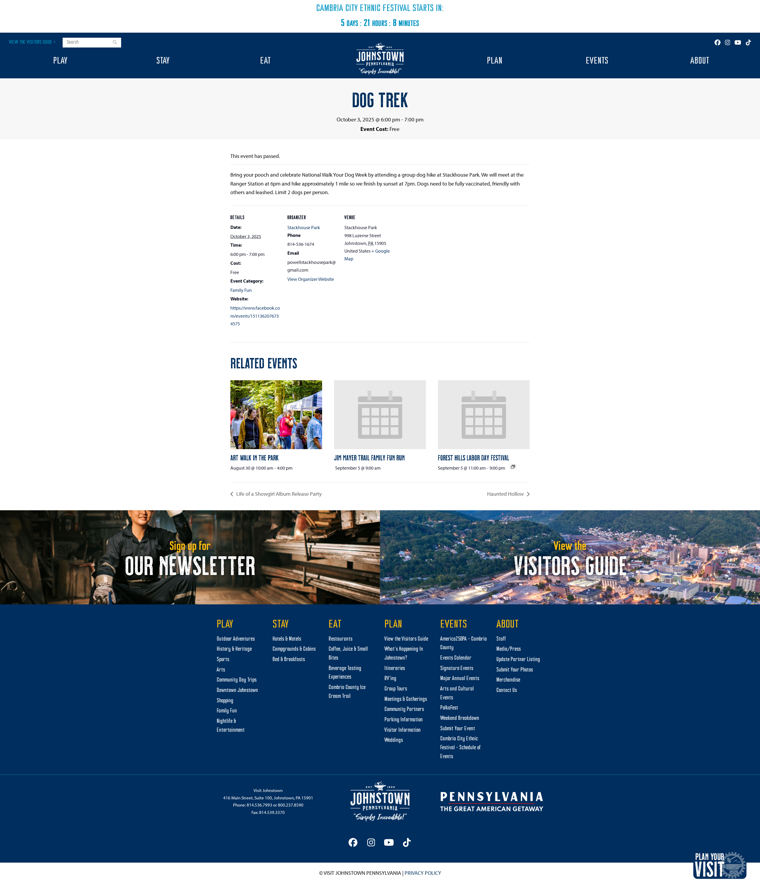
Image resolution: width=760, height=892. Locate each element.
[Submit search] (115, 43)
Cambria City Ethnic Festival (363, 8)
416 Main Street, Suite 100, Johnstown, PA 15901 (268, 798)
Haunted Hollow (506, 493)
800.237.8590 (290, 805)
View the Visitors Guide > (32, 42)
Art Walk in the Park (254, 457)
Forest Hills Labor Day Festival (473, 457)
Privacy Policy (423, 872)
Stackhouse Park (303, 227)
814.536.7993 (259, 805)
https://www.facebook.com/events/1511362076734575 (255, 316)
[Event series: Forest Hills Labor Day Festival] (513, 466)
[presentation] (276, 414)
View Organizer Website (310, 279)
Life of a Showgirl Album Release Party (278, 493)
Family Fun (241, 290)
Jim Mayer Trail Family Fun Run (369, 457)
